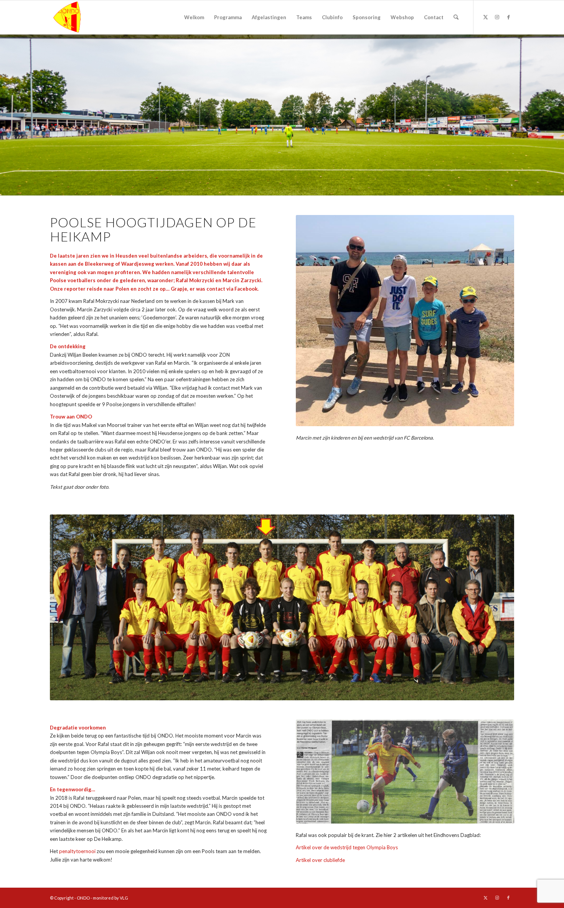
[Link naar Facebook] (508, 17)
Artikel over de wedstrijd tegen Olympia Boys (347, 847)
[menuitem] (194, 17)
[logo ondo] (87, 17)
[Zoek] (456, 17)
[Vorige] (313, 320)
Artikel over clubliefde (320, 860)
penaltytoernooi (77, 851)
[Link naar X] (485, 17)
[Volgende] (496, 320)
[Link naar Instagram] (497, 17)
